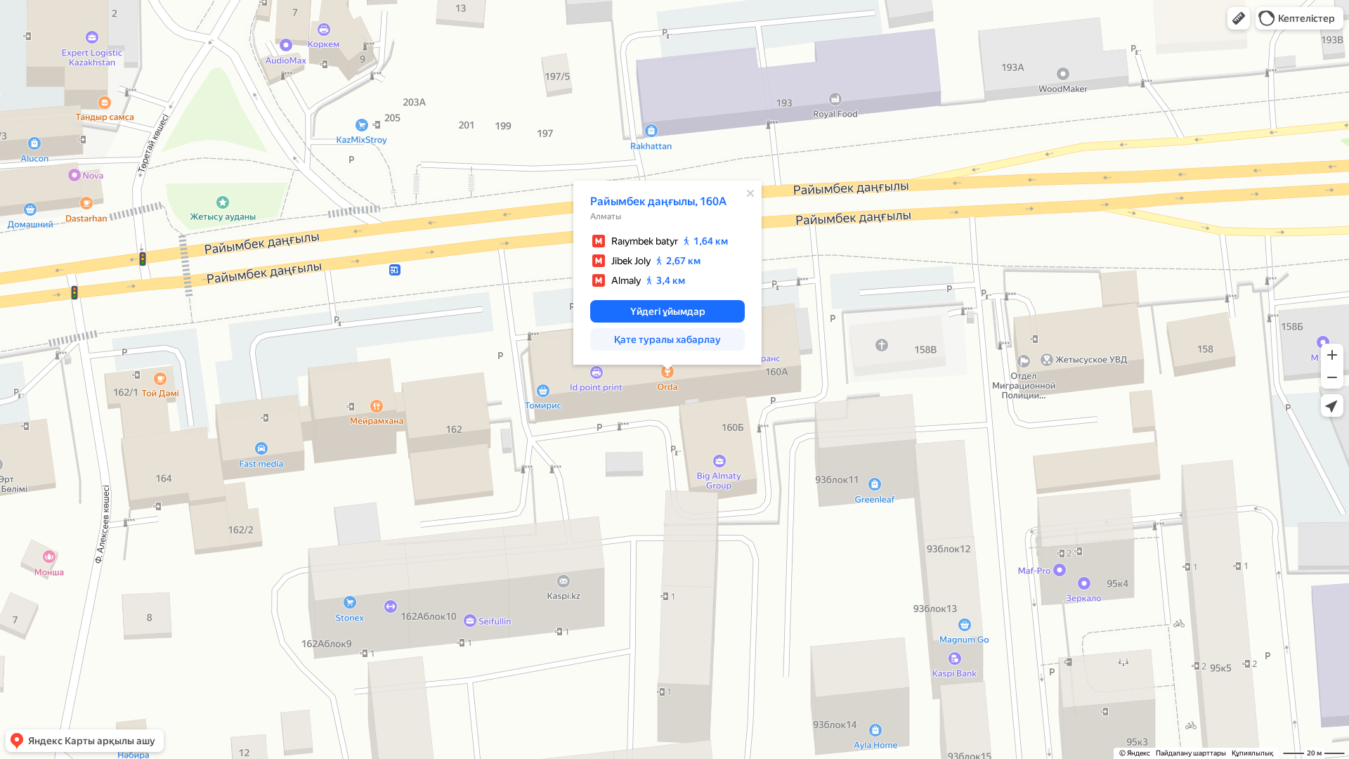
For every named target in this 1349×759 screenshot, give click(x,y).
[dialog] (667, 273)
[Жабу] (750, 193)
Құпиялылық (1252, 753)
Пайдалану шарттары (1191, 753)
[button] (1238, 18)
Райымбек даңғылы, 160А (658, 201)
